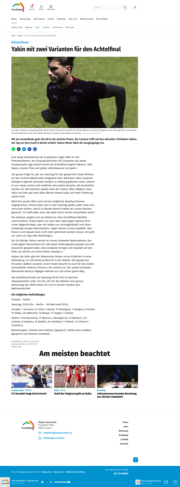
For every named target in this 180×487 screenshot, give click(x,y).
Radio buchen (86, 19)
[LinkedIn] (35, 149)
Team (125, 422)
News (14, 19)
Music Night (102, 19)
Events (51, 19)
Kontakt (124, 443)
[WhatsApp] (13, 149)
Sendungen (25, 19)
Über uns (73, 19)
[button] (51, 7)
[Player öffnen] (175, 482)
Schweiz (46, 27)
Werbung (123, 431)
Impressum (59, 472)
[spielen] (42, 482)
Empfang (61, 19)
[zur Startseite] (18, 7)
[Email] (24, 149)
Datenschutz (46, 472)
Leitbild (124, 439)
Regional (28, 27)
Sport (37, 27)
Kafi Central (39, 19)
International (57, 27)
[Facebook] (29, 149)
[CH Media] (116, 473)
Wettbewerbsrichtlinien (75, 472)
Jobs (125, 426)
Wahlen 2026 (16, 27)
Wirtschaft (70, 27)
